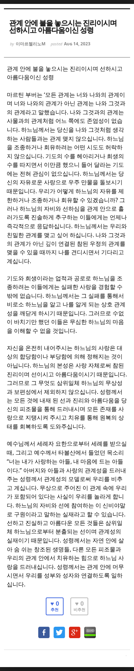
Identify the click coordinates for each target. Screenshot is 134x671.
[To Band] (90, 629)
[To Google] (74, 629)
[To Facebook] (44, 629)
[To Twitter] (59, 629)
